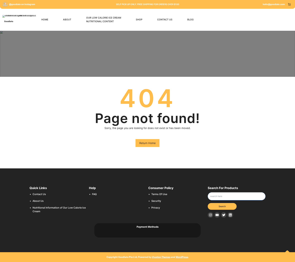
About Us (38, 200)
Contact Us (39, 194)
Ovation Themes (161, 257)
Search (222, 206)
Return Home (147, 143)
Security (156, 200)
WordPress (182, 257)
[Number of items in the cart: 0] (289, 4)
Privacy (155, 207)
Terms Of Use (159, 194)
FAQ (94, 194)
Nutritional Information (46, 207)
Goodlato (8, 21)
